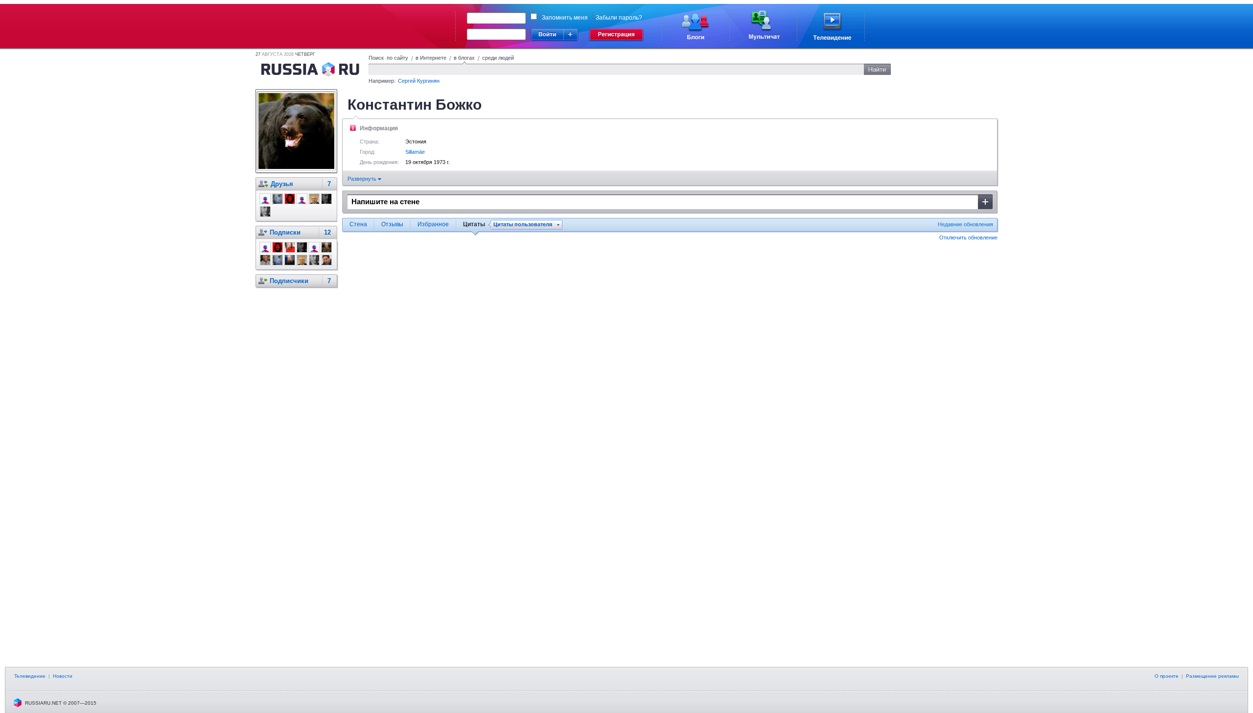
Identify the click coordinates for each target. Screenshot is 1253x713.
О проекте (1167, 676)
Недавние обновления (965, 224)
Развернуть (363, 179)
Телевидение (30, 676)
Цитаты (474, 224)
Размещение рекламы (1212, 676)
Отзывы (392, 224)
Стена (358, 224)
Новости (62, 676)
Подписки (285, 232)
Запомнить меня (565, 17)
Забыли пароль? (619, 17)
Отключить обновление (968, 237)
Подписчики (289, 281)
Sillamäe (415, 152)
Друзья (282, 184)
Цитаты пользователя (522, 224)
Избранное (433, 224)
